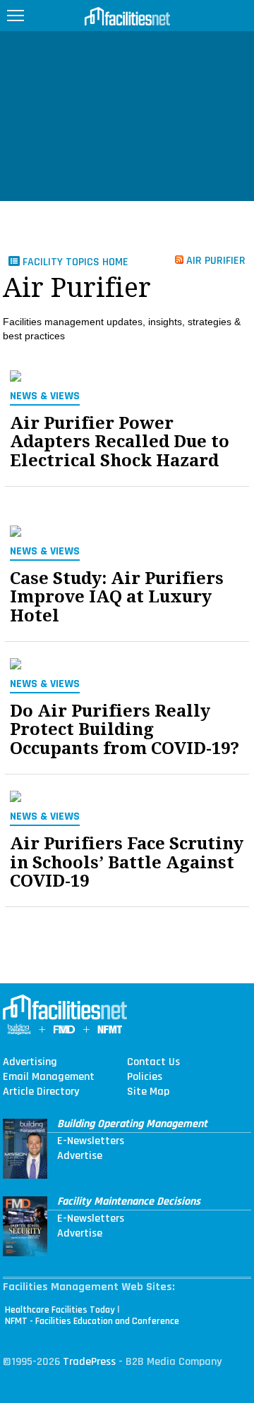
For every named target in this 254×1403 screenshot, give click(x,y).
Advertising (30, 1062)
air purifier (214, 260)
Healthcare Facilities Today (60, 1310)
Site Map (148, 1092)
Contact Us (153, 1062)
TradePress (89, 1361)
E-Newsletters (90, 1141)
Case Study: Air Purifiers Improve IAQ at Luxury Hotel (117, 597)
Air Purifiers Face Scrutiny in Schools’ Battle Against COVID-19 (126, 862)
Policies (144, 1077)
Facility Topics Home (74, 262)
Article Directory (41, 1092)
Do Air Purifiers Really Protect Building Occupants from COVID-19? (124, 730)
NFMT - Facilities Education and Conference (92, 1321)
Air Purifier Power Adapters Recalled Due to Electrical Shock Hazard (119, 442)
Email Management (49, 1077)
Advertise (79, 1156)
